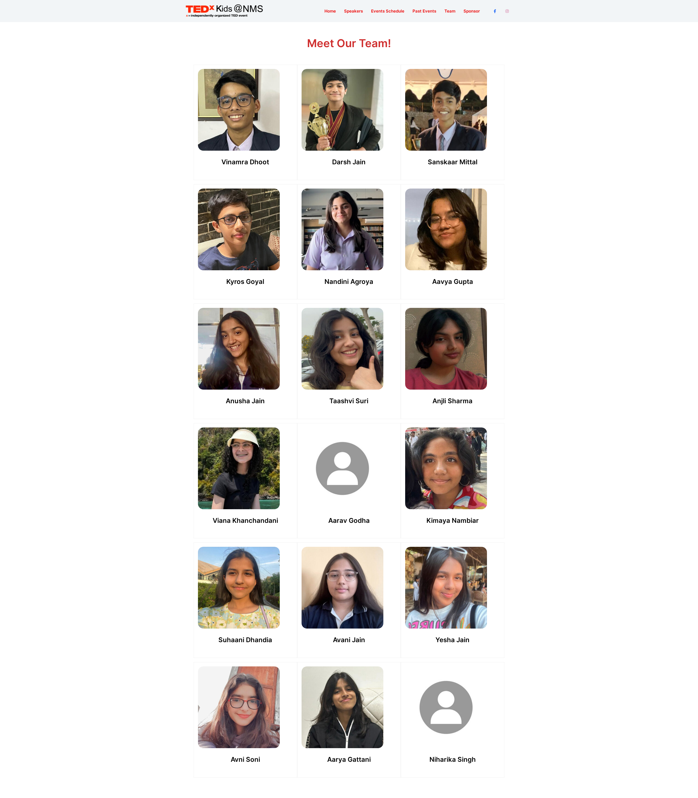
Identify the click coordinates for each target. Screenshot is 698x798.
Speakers (353, 11)
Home (330, 11)
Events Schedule (387, 11)
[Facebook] (494, 11)
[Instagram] (507, 11)
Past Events (424, 11)
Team (449, 11)
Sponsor (472, 11)
